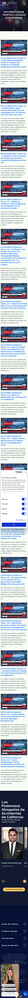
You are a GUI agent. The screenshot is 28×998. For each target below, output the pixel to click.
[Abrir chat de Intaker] (17, 997)
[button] (25, 4)
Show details (19, 520)
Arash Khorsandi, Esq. (12, 863)
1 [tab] (3, 881)
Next (24, 881)
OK (14, 524)
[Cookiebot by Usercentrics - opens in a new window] (16, 472)
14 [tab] (19, 881)
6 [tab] (9, 881)
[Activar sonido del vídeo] (10, 977)
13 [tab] (18, 881)
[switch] (24, 504)
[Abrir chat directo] (16, 962)
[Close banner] (25, 472)
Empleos (21, 982)
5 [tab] (8, 881)
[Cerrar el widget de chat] (18, 962)
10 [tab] (14, 881)
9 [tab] (13, 881)
